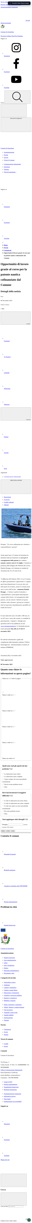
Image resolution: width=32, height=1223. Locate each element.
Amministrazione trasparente (9, 7)
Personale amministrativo (11, 970)
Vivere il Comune (9, 160)
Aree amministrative (10, 960)
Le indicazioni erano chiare (12, 774)
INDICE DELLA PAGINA (16, 480)
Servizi (6, 157)
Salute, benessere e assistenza (13, 1004)
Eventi (6, 1046)
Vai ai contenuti (5, 2)
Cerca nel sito (4, 1206)
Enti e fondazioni (9, 965)
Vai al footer (14, 2)
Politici (6, 968)
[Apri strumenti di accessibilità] (29, 1220)
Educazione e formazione (11, 993)
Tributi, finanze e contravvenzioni (14, 1007)
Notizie (6, 1034)
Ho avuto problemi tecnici (12, 811)
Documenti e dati (9, 973)
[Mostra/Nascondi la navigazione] (14, 110)
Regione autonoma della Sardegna (11, 4)
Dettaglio (5, 824)
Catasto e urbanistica (10, 987)
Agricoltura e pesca (10, 982)
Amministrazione (9, 152)
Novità (6, 155)
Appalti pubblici (9, 1015)
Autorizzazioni (8, 1018)
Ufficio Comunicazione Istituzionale (11, 1070)
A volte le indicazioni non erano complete (16, 803)
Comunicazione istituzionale (12, 164)
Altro (5, 787)
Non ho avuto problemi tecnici (13, 784)
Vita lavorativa (8, 1010)
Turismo (6, 169)
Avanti (8, 831)
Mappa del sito (5, 1160)
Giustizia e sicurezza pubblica (13, 995)
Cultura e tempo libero (10, 990)
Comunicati (7, 1029)
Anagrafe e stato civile (10, 1012)
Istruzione (7, 167)
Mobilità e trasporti (9, 1000)
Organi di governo (9, 957)
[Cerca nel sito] (17, 97)
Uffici (5, 963)
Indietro (3, 831)
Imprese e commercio (10, 998)
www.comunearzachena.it (8, 626)
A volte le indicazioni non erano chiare (15, 801)
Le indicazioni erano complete (13, 776)
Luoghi (6, 1044)
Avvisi (6, 1032)
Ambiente (7, 985)
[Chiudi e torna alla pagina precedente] (14, 1180)
